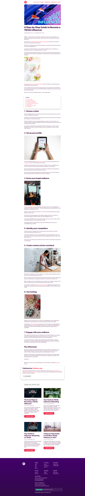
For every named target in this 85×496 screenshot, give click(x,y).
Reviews (36, 468)
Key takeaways (28, 106)
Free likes (36, 472)
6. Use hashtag (28, 104)
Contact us (46, 473)
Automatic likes (55, 464)
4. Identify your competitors (31, 102)
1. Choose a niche (29, 99)
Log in (36, 465)
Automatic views (56, 465)
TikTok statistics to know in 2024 (40, 484)
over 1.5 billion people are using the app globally (39, 41)
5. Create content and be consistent (32, 103)
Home (36, 464)
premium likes (55, 370)
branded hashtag (33, 324)
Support (45, 472)
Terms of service (55, 473)
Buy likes (45, 464)
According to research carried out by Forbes (33, 84)
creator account (27, 162)
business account (41, 161)
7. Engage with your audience (31, 105)
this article (58, 362)
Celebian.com (37, 368)
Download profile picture (39, 480)
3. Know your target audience (31, 101)
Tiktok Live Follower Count (39, 479)
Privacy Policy (55, 472)
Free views (36, 473)
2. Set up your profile (29, 100)
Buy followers (46, 465)
